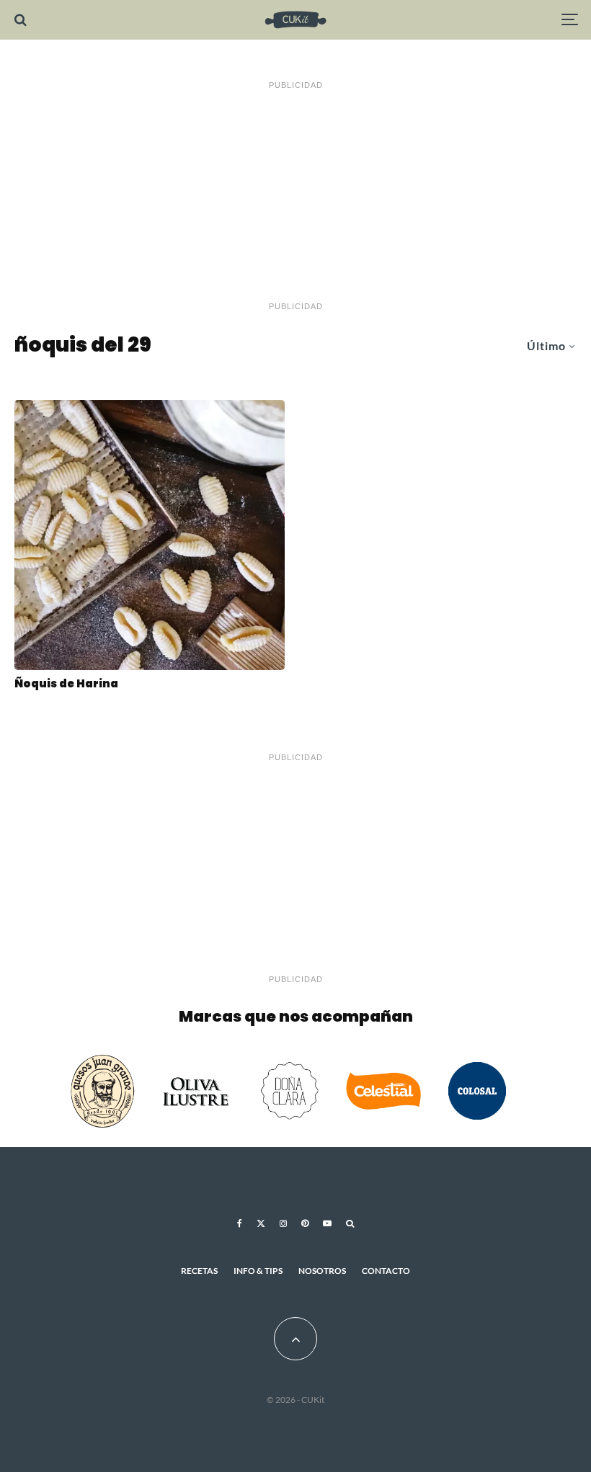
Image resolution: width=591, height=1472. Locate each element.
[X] (260, 1223)
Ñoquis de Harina (66, 683)
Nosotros (322, 1270)
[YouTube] (327, 1223)
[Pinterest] (305, 1223)
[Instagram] (283, 1223)
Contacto (386, 1270)
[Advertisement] (295, 196)
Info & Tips (258, 1270)
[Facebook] (239, 1223)
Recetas (199, 1270)
